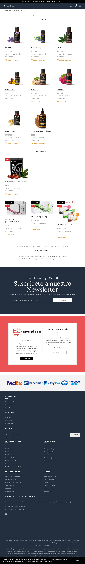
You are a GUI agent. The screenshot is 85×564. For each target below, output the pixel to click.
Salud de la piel (10, 405)
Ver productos (27, 358)
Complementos (49, 452)
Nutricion (47, 455)
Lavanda (8, 48)
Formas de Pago (10, 480)
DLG (45, 489)
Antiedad (8, 446)
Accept (78, 560)
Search (75, 435)
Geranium (60, 89)
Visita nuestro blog (58, 352)
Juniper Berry (36, 48)
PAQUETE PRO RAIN (64, 225)
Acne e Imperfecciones (12, 464)
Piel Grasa (8, 449)
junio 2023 (8, 417)
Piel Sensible (9, 452)
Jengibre (34, 89)
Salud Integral (48, 458)
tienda (33, 259)
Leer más (10, 234)
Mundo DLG (48, 492)
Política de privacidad (12, 477)
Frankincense (10, 131)
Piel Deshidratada (11, 455)
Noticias (8, 489)
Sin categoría (9, 408)
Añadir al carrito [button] (13, 60)
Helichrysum (10, 89)
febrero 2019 (9, 423)
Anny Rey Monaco (50, 477)
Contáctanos (9, 486)
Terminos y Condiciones (13, 483)
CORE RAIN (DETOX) (39, 217)
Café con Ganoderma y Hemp (16, 182)
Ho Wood (60, 48)
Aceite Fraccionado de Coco (41, 131)
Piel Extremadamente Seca (14, 467)
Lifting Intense (49, 480)
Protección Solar (10, 402)
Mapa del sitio (48, 461)
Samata (46, 483)
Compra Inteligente (50, 449)
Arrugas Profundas (11, 458)
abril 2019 (8, 420)
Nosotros (47, 446)
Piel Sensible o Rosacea (13, 461)
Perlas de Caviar (49, 486)
